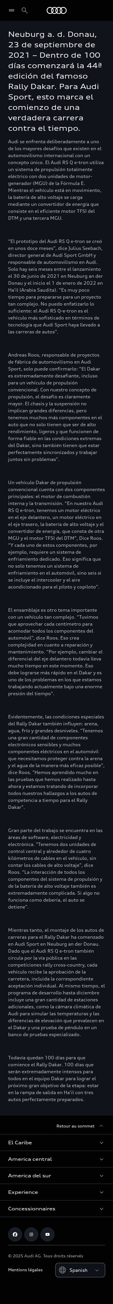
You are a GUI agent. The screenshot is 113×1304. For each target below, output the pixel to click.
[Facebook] (15, 1234)
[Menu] (13, 10)
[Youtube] (47, 1234)
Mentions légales (25, 1269)
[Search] (25, 10)
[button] (56, 1142)
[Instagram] (31, 1234)
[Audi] (57, 10)
